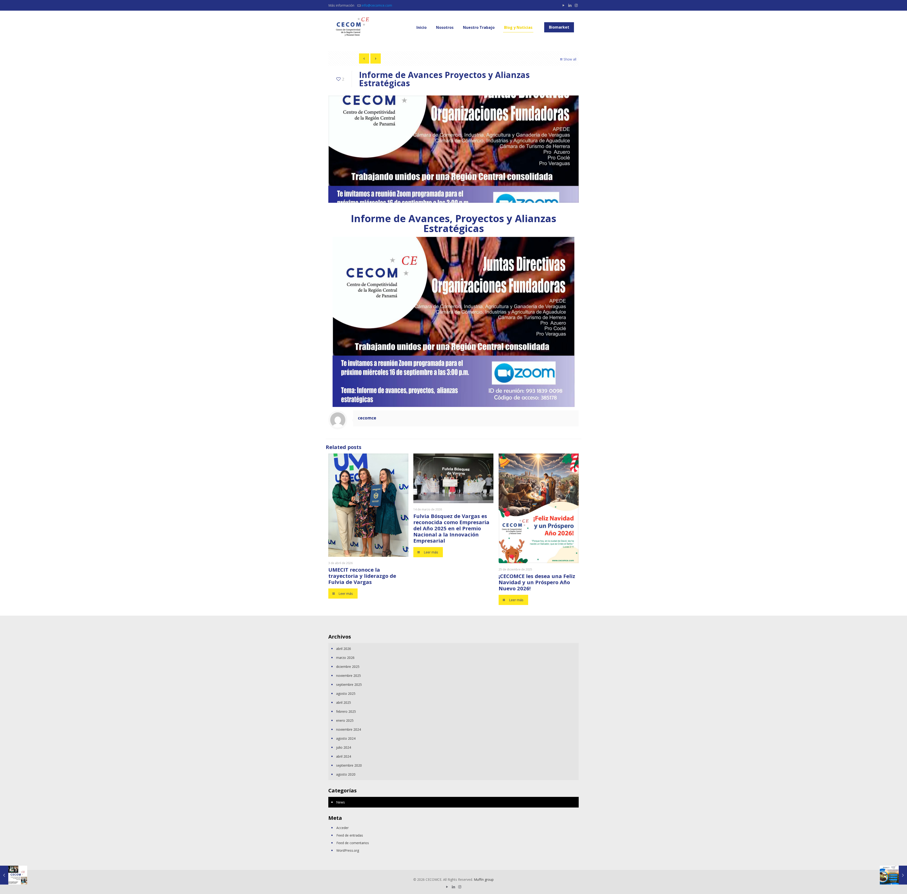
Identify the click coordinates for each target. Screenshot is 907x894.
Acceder (342, 827)
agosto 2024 (345, 738)
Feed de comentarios (352, 843)
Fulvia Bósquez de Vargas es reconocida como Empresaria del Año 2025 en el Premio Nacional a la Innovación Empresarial (451, 528)
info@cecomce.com (377, 5)
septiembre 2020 (349, 765)
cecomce (367, 418)
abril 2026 (343, 648)
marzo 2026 (345, 657)
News (340, 802)
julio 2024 (343, 747)
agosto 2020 (345, 774)
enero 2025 (345, 720)
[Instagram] (576, 5)
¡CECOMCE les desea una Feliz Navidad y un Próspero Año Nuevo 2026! (537, 582)
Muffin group (484, 879)
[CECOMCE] (352, 27)
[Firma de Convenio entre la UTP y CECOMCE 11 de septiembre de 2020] (13, 875)
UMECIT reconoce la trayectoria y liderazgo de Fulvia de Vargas (362, 575)
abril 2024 (343, 756)
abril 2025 (343, 702)
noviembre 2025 (348, 675)
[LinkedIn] (569, 5)
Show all (570, 59)
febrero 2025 (346, 711)
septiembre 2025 (349, 684)
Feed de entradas (349, 835)
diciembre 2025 (347, 666)
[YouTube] (563, 5)
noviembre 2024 (348, 729)
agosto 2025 (345, 693)
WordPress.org (347, 850)
